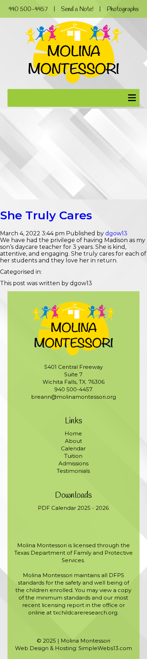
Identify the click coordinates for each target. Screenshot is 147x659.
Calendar (73, 448)
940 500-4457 (28, 9)
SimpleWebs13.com (105, 648)
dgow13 (116, 233)
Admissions (73, 463)
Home (73, 433)
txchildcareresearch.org (85, 612)
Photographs (122, 9)
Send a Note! (77, 9)
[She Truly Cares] (73, 197)
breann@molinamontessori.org (73, 396)
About (73, 441)
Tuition (73, 456)
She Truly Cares (46, 215)
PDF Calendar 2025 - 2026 (73, 507)
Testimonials (73, 470)
